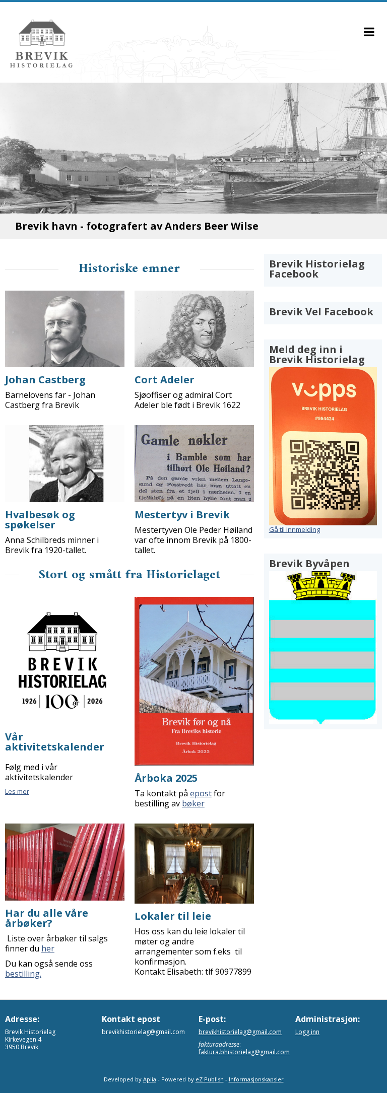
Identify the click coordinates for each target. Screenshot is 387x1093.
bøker (193, 803)
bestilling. (23, 973)
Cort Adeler (165, 379)
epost (201, 793)
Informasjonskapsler (256, 1079)
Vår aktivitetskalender (54, 742)
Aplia (149, 1079)
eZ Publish (210, 1079)
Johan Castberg (45, 379)
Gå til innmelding (294, 529)
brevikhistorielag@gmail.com (240, 1032)
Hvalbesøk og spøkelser (40, 519)
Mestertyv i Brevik (182, 514)
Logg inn (307, 1032)
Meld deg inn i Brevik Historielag (317, 354)
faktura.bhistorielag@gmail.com (244, 1052)
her (47, 948)
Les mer (17, 791)
